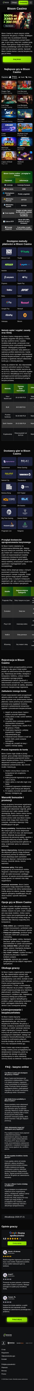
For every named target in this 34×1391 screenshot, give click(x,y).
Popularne (5, 77)
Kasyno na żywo (14, 77)
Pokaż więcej (17, 1319)
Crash (22, 77)
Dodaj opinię (17, 1243)
